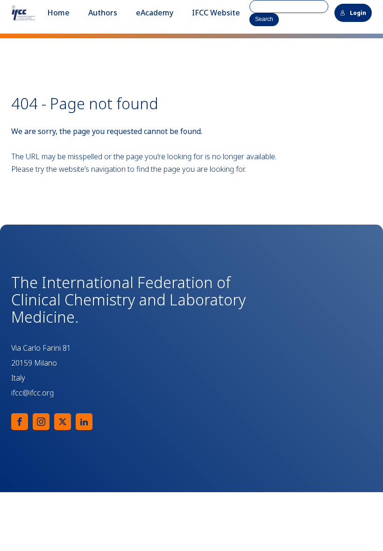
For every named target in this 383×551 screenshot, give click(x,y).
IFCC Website (216, 12)
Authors (102, 12)
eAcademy (154, 12)
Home (58, 12)
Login (358, 13)
